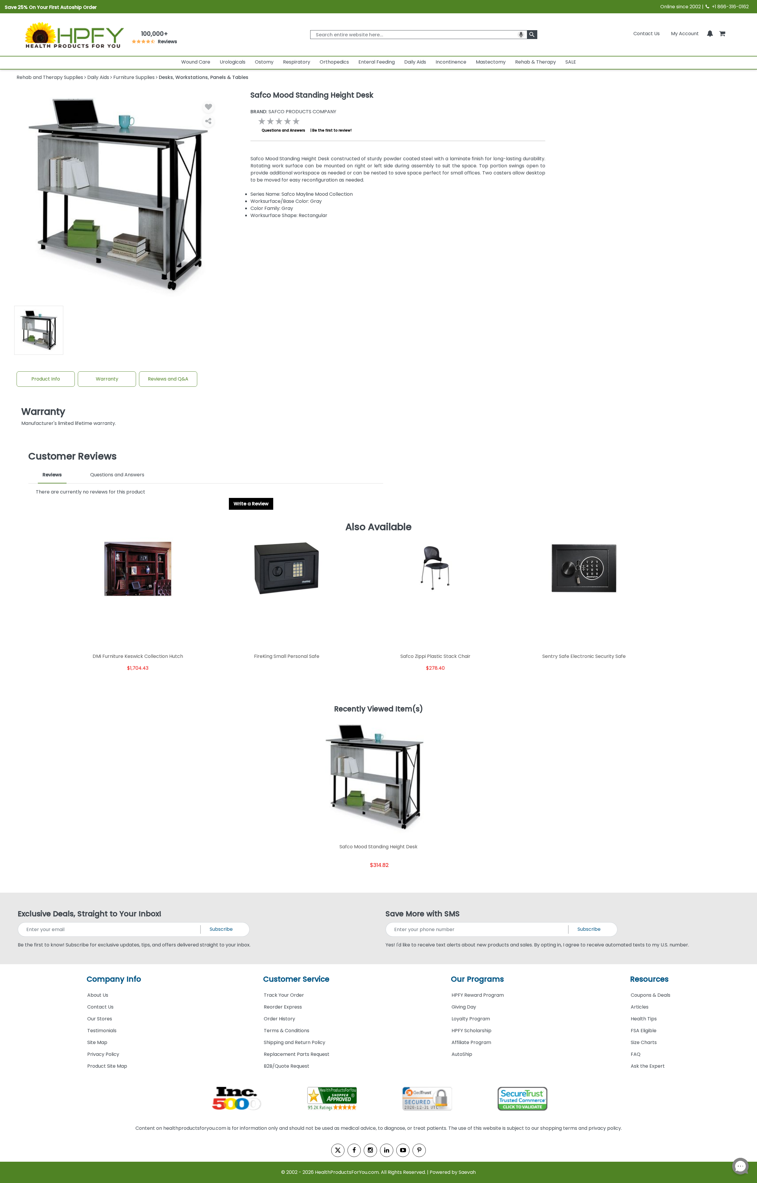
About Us (97, 995)
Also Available (378, 527)
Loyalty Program (471, 1018)
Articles (639, 1007)
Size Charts (644, 1042)
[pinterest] (419, 1150)
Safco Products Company (293, 111)
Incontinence (451, 62)
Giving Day (464, 1007)
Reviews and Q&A (168, 379)
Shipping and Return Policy (294, 1042)
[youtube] (403, 1150)
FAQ (635, 1054)
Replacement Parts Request (296, 1054)
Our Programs (477, 979)
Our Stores (99, 1018)
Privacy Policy (103, 1054)
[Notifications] (710, 33)
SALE (570, 62)
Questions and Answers (283, 130)
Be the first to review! (332, 130)
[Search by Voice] (521, 34)
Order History (279, 1018)
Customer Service (296, 979)
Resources (649, 979)
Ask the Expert (648, 1066)
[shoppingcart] (722, 33)
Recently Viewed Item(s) (378, 709)
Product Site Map (107, 1066)
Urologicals (232, 62)
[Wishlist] (208, 107)
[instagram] (370, 1150)
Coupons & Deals (650, 995)
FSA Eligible (643, 1030)
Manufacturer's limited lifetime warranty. (68, 416)
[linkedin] (386, 1150)
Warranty (107, 379)
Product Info (45, 379)
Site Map (97, 1042)
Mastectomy (491, 62)
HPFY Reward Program (478, 995)
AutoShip (462, 1054)
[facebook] (354, 1150)
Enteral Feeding (376, 62)
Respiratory (296, 62)
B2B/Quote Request (286, 1066)
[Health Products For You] (74, 35)
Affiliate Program (471, 1042)
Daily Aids (415, 62)
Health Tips (644, 1018)
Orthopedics (334, 62)
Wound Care (195, 62)
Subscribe (221, 929)
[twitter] (337, 1150)
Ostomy (264, 62)
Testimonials (102, 1030)
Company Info (114, 979)
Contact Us (646, 33)
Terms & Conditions (286, 1030)
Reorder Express (283, 1007)
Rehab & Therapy (535, 62)
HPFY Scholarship (471, 1030)
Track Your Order (284, 995)
